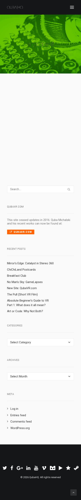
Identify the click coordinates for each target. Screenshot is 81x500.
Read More (25, 141)
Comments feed (21, 421)
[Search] (40, 189)
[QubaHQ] (15, 7)
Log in (14, 409)
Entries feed (18, 415)
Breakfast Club (16, 275)
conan (27, 122)
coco (35, 122)
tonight (18, 117)
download (19, 127)
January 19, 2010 (26, 106)
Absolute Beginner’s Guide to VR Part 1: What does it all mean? (28, 303)
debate (31, 112)
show (53, 112)
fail (29, 127)
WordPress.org (20, 428)
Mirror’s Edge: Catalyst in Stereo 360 (30, 263)
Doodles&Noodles (51, 117)
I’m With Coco (33, 98)
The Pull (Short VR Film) (22, 294)
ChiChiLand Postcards (21, 269)
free (42, 122)
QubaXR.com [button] (23, 232)
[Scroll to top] (73, 492)
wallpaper (51, 122)
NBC (26, 117)
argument (20, 112)
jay (43, 106)
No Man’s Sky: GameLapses (25, 282)
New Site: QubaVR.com (22, 288)
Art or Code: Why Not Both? (25, 311)
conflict (50, 106)
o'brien (18, 122)
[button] (72, 7)
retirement (42, 112)
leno (33, 117)
